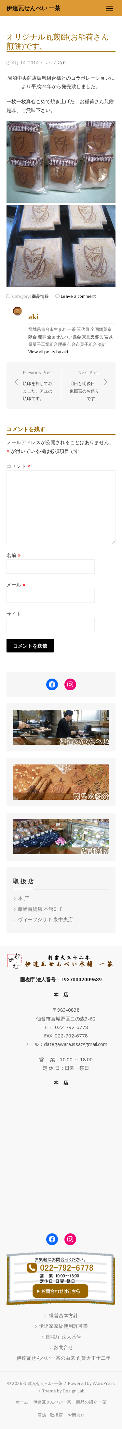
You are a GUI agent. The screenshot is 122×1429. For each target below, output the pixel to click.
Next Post (84, 385)
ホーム (22, 1402)
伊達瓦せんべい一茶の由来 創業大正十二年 (64, 1358)
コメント (18, 466)
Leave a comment (78, 296)
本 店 (23, 898)
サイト (14, 613)
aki (49, 62)
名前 (13, 555)
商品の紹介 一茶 (91, 1402)
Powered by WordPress (91, 1383)
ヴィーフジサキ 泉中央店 (45, 919)
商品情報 (40, 296)
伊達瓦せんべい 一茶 (34, 8)
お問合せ (63, 1347)
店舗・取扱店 (50, 1415)
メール (16, 584)
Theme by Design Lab (63, 1391)
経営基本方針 (63, 1315)
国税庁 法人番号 (63, 1336)
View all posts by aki (48, 352)
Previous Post (37, 385)
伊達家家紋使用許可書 (63, 1326)
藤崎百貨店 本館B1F (40, 909)
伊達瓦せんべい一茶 (52, 1402)
